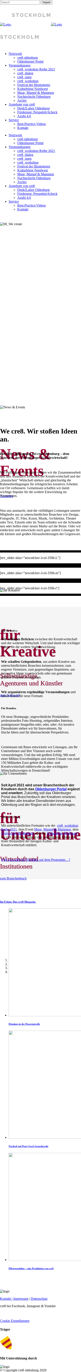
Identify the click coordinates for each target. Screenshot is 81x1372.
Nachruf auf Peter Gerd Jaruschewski (28, 1146)
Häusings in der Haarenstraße (24, 1024)
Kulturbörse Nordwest (62, 833)
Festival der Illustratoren (17, 833)
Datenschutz (39, 1298)
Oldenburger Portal (51, 789)
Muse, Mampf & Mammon (52, 829)
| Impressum (19, 1298)
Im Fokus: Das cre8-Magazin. (18, 901)
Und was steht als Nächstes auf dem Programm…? (35, 860)
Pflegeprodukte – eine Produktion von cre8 (31, 1268)
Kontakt (5, 1298)
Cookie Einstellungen (14, 1321)
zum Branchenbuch (13, 878)
